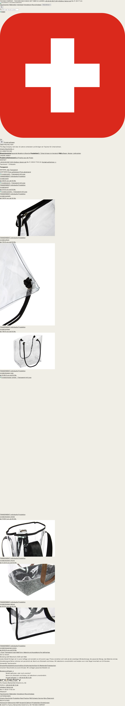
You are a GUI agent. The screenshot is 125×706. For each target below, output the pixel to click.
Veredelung (27, 5)
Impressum (3, 703)
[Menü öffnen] (1, 142)
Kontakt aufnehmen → (49, 162)
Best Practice (24, 698)
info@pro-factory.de (64, 1)
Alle (8, 170)
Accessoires (16, 665)
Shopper (3, 665)
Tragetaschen (51, 665)
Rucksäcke (9, 665)
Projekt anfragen (9, 142)
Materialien (13, 5)
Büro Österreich (49, 698)
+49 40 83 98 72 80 (51, 1)
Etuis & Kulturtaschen (27, 665)
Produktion (16, 698)
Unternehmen (46, 4)
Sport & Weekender (40, 665)
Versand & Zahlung (25, 703)
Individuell (20, 5)
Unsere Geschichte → (7, 149)
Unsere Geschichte (6, 698)
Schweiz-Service (37, 698)
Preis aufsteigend (13, 172)
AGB (17, 703)
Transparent (14, 170)
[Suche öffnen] (1, 7)
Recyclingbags (36, 5)
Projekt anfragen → (12, 677)
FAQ (30, 698)
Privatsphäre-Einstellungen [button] (41, 703)
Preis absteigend (25, 172)
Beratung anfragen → (7, 671)
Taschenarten (4, 5)
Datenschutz (12, 703)
